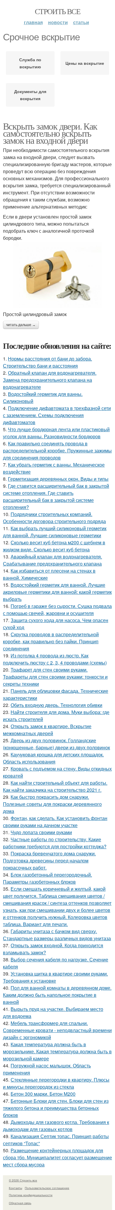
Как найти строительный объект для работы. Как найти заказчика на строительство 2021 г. (55, 786)
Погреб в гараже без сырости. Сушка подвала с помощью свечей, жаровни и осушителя (57, 609)
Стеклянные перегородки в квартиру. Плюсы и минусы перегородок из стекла (56, 1083)
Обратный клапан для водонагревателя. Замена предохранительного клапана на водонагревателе (49, 379)
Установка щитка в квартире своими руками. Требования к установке (55, 977)
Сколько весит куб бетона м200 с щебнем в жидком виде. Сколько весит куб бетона (54, 546)
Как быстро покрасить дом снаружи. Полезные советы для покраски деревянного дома (52, 804)
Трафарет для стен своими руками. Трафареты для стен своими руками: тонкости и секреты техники (55, 676)
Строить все (57, 11)
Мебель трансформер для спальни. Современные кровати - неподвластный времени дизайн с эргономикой (57, 1030)
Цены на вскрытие (84, 63)
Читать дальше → (21, 325)
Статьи (81, 22)
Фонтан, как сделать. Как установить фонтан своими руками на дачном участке (55, 822)
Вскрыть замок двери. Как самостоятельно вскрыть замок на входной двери (50, 133)
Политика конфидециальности (30, 1195)
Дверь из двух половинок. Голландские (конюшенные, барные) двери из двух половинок (56, 744)
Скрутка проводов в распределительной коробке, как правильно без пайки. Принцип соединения (51, 641)
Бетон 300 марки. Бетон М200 (43, 1093)
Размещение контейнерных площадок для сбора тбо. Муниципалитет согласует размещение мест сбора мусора (57, 1157)
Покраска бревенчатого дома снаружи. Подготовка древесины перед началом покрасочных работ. (49, 860)
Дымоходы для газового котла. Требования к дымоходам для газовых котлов (56, 1126)
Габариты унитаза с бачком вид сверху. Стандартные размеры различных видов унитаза (57, 935)
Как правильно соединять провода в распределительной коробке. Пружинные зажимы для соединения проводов (57, 450)
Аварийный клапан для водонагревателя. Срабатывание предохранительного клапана (52, 560)
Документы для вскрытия (30, 94)
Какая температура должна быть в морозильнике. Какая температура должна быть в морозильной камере (57, 1051)
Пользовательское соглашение (47, 1188)
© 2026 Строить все (23, 1180)
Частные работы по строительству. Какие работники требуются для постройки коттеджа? (54, 843)
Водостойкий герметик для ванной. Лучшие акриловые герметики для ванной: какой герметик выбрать (57, 591)
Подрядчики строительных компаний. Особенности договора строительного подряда (54, 518)
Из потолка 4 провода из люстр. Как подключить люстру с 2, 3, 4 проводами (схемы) (55, 659)
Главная (33, 22)
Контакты (15, 1188)
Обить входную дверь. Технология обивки (56, 705)
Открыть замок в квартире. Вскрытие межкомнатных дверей (47, 730)
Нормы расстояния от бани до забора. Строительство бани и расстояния (47, 362)
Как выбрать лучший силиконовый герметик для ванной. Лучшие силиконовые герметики (54, 532)
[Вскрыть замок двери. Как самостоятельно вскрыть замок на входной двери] (57, 275)
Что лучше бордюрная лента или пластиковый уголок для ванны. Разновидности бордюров (56, 433)
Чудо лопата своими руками (41, 832)
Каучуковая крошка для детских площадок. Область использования (53, 758)
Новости (58, 22)
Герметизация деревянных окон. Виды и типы (58, 478)
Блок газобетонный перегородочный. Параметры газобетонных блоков (47, 878)
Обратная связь (20, 1203)
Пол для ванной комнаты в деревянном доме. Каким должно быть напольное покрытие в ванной (57, 994)
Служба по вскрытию (30, 63)
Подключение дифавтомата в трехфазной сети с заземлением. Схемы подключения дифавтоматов (57, 415)
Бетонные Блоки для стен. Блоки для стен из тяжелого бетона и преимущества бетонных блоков (56, 1107)
